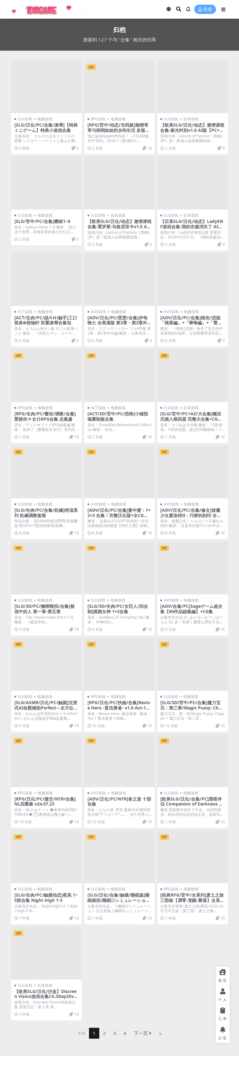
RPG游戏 (98, 119)
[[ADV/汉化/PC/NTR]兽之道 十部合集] (119, 760)
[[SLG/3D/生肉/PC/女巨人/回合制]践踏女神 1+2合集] (119, 568)
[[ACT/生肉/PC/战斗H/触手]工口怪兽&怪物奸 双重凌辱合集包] (46, 279)
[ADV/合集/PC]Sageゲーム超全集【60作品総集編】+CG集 (191, 608)
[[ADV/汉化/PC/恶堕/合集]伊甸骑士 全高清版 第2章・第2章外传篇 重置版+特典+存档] (119, 279)
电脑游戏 (44, 119)
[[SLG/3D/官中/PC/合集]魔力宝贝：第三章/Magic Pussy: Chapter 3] (192, 664)
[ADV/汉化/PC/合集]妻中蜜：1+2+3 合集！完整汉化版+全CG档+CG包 (119, 515)
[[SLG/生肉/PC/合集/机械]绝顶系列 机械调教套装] (46, 471)
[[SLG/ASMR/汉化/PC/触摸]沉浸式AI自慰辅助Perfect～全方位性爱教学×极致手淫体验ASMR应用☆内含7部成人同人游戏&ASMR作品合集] (46, 664)
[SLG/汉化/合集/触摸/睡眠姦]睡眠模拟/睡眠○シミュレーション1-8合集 (118, 900)
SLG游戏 (25, 119)
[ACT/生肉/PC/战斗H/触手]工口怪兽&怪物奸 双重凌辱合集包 (45, 320)
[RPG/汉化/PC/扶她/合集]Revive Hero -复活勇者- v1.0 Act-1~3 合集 (119, 707)
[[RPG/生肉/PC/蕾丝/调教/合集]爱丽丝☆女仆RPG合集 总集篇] (46, 375)
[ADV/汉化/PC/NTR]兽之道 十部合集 (119, 801)
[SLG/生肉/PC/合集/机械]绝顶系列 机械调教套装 (46, 512)
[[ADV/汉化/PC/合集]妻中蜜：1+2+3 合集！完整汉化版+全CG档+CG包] (119, 471)
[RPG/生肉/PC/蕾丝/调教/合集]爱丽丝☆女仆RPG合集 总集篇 (45, 416)
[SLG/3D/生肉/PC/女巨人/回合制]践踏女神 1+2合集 (117, 608)
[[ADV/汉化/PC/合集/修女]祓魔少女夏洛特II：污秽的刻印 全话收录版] (192, 471)
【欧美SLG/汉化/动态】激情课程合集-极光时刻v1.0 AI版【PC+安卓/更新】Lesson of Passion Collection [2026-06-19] (192, 132)
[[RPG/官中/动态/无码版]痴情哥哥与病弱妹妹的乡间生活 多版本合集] (119, 87)
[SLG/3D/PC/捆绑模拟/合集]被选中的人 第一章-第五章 (44, 608)
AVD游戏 (98, 311)
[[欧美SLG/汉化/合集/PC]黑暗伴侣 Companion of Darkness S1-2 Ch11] (192, 760)
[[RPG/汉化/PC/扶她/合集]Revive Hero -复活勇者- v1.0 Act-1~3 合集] (119, 664)
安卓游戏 (190, 119)
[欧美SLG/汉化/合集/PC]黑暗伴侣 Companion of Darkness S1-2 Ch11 (192, 804)
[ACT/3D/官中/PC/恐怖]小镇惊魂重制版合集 (117, 416)
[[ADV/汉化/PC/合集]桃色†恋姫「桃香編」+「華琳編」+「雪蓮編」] (192, 279)
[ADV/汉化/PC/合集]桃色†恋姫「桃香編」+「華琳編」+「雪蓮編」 (191, 323)
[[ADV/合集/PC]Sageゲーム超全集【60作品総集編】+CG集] (192, 568)
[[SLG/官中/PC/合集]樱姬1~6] (46, 183)
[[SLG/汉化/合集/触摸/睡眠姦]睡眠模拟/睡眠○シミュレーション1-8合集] (119, 856)
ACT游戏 (25, 311)
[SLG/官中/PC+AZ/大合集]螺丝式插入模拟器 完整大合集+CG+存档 (190, 419)
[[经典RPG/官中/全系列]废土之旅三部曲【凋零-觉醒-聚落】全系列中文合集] (192, 856)
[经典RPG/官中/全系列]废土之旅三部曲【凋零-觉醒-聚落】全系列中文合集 (192, 900)
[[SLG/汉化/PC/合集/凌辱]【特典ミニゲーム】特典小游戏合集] (46, 87)
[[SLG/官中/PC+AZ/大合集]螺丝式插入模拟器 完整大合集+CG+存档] (192, 375)
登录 (207, 9)
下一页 (141, 1033)
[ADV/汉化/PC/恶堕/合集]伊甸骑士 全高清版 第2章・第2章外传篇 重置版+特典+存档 (119, 323)
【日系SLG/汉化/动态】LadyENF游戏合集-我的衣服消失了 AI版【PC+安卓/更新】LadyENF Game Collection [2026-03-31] (191, 229)
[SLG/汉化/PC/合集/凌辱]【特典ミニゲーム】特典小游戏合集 (46, 127)
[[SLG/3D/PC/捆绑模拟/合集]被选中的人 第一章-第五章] (46, 568)
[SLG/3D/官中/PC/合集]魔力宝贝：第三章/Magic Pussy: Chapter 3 (192, 707)
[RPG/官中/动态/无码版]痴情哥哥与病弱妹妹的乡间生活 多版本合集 (118, 130)
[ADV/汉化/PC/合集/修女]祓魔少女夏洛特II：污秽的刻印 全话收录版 (190, 515)
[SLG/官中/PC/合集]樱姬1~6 (42, 221)
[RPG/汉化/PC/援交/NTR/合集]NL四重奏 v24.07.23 (45, 801)
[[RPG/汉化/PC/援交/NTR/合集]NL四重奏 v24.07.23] (46, 760)
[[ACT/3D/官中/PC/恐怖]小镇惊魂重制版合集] (119, 375)
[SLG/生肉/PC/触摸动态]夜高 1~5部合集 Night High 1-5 (46, 897)
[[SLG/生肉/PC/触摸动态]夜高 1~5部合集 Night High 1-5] (46, 856)
